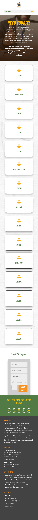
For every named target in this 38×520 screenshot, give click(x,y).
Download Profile (10, 504)
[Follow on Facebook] (9, 410)
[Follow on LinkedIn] (24, 410)
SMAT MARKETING (23, 518)
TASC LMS (8, 495)
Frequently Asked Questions (13, 501)
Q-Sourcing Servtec (11, 498)
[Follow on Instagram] (19, 410)
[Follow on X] (14, 410)
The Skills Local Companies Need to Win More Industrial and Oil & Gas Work (18, 486)
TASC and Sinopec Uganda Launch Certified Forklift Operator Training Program (18, 481)
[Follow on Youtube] (29, 410)
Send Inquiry (23, 388)
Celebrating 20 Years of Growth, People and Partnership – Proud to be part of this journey (19, 476)
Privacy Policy (9, 506)
